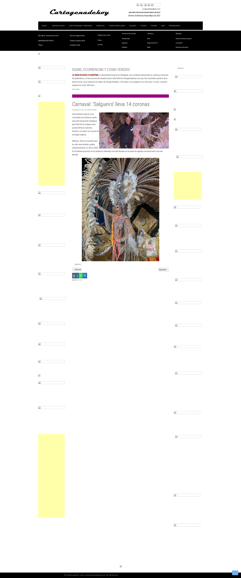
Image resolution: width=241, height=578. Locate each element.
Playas (40, 45)
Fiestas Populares (117, 26)
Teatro (154, 26)
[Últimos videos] (145, 5)
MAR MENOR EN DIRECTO (46, 41)
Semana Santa (58, 26)
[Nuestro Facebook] (138, 5)
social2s (80, 280)
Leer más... (76, 89)
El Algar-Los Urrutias (104, 35)
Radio (148, 47)
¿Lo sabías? (179, 43)
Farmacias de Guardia (129, 34)
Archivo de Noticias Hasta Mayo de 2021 (144, 16)
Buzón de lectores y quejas (183, 39)
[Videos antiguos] (149, 5)
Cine (163, 26)
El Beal (100, 40)
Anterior (77, 269)
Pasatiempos (126, 39)
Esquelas (124, 43)
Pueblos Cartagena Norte (77, 41)
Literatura (150, 34)
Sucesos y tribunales (182, 47)
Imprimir (77, 264)
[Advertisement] (51, 143)
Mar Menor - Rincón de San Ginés (48, 36)
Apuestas (179, 34)
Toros (148, 39)
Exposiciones (174, 26)
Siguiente (163, 269)
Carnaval (100, 26)
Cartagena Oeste (75, 45)
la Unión (100, 45)
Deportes (124, 47)
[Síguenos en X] (142, 5)
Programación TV (152, 43)
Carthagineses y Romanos (80, 26)
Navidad (132, 26)
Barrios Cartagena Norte (77, 36)
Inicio (44, 26)
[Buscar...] (155, 5)
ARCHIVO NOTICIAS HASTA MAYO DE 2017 (144, 12)
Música (143, 26)
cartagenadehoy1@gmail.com (151, 9)
